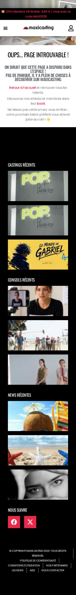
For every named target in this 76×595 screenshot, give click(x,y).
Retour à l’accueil (22, 87)
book (41, 103)
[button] (5, 28)
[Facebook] (14, 522)
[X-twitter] (30, 522)
